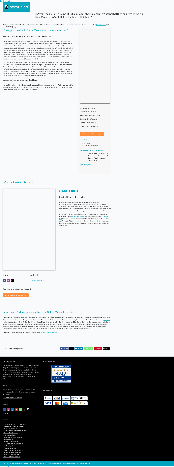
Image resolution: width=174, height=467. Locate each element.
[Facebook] (4, 409)
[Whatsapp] (20, 409)
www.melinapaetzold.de (37, 280)
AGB (57, 463)
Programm (106, 320)
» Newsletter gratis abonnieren (12, 398)
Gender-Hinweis (70, 463)
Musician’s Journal (78, 217)
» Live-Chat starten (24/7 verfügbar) (14, 424)
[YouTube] (16, 409)
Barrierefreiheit (86, 463)
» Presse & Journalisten (10, 441)
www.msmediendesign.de (31, 463)
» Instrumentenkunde (9, 435)
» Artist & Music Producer (11, 455)
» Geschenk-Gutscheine (10, 433)
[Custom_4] (28, 409)
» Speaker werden (8, 439)
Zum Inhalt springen (6, 1)
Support (78, 463)
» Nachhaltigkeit (8, 446)
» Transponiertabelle (9, 448)
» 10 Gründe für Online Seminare (13, 444)
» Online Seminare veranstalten (13, 450)
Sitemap (62, 463)
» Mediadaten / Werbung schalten (13, 426)
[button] (107, 6)
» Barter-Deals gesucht (10, 428)
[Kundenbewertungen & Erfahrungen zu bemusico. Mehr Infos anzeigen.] (61, 374)
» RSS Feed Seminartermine (11, 457)
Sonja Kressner (101, 25)
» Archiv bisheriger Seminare (12, 452)
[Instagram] (8, 409)
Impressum (43, 463)
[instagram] (8, 280)
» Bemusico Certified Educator (12, 437)
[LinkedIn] (12, 409)
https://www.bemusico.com (49, 332)
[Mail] (24, 409)
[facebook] (4, 280)
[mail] (12, 280)
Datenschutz (51, 463)
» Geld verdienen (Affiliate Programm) (15, 431)
